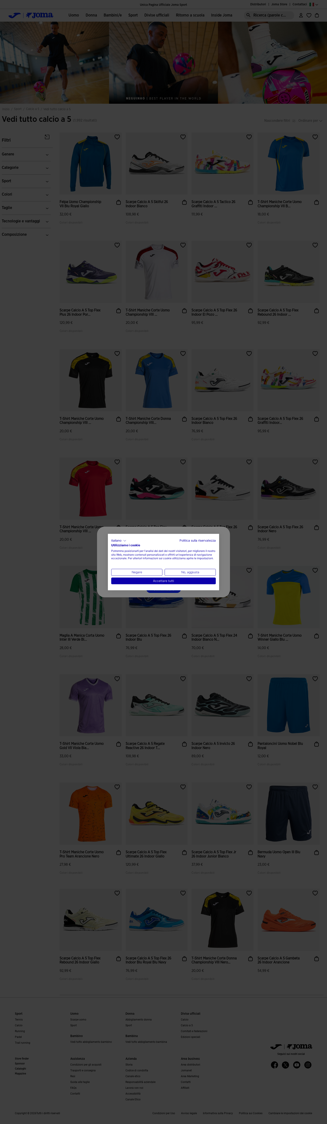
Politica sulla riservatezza (198, 540)
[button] (118, 540)
